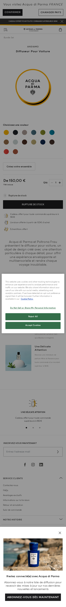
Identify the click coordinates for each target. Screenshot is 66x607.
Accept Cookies (33, 325)
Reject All (33, 316)
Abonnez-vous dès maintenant (33, 597)
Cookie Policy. (27, 299)
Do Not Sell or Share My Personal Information (33, 308)
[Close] (60, 533)
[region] (33, 303)
